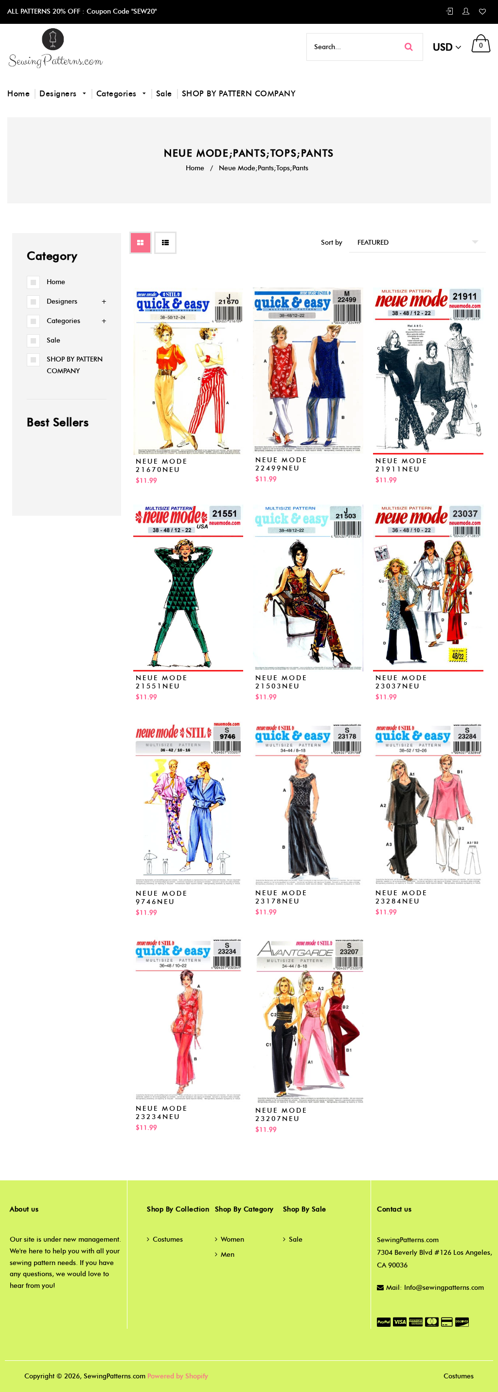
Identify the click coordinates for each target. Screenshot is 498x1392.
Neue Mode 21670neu (162, 465)
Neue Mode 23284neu (401, 897)
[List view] (165, 243)
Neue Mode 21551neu (162, 682)
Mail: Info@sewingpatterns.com (435, 1288)
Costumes (168, 1239)
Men (227, 1254)
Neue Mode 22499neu (281, 464)
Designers (59, 93)
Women (232, 1239)
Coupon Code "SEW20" (121, 11)
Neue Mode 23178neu (281, 897)
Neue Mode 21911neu (401, 465)
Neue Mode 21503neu (281, 682)
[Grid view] (140, 243)
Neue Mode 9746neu (162, 897)
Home (18, 93)
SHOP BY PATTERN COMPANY (239, 93)
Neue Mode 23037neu (401, 682)
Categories (118, 93)
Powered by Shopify (177, 1376)
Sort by (331, 242)
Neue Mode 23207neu (281, 1114)
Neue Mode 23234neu (162, 1112)
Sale (164, 93)
